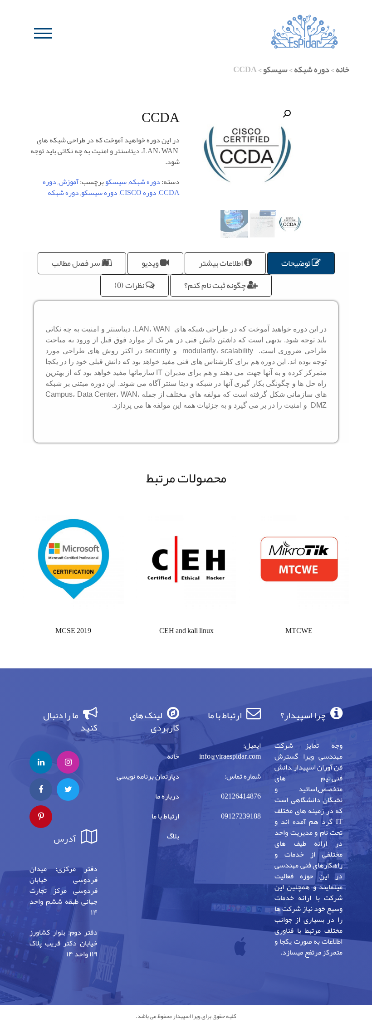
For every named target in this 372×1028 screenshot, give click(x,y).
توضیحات (296, 263)
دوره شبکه (311, 69)
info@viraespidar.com (230, 756)
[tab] (301, 263)
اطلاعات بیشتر (221, 263)
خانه (342, 69)
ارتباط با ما (165, 816)
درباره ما (167, 796)
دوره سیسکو (99, 192)
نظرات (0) (130, 285)
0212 (228, 796)
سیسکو (275, 69)
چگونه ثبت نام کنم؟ (215, 285)
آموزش (68, 182)
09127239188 (241, 816)
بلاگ (173, 836)
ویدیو (151, 263)
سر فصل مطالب (77, 263)
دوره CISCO (138, 192)
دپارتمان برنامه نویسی (148, 776)
